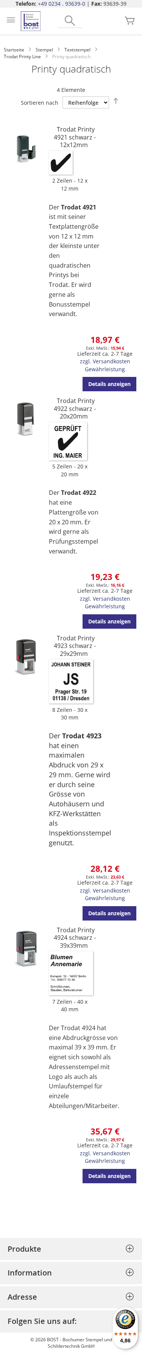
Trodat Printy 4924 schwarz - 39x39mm (75, 938)
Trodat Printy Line (22, 56)
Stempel (44, 49)
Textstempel (77, 49)
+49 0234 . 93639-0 (61, 3)
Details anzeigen (109, 383)
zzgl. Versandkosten (105, 361)
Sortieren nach (39, 102)
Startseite (14, 49)
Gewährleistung (105, 369)
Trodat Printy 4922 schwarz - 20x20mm (75, 408)
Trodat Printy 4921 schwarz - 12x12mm (75, 137)
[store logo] (31, 21)
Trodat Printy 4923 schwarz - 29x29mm (75, 646)
